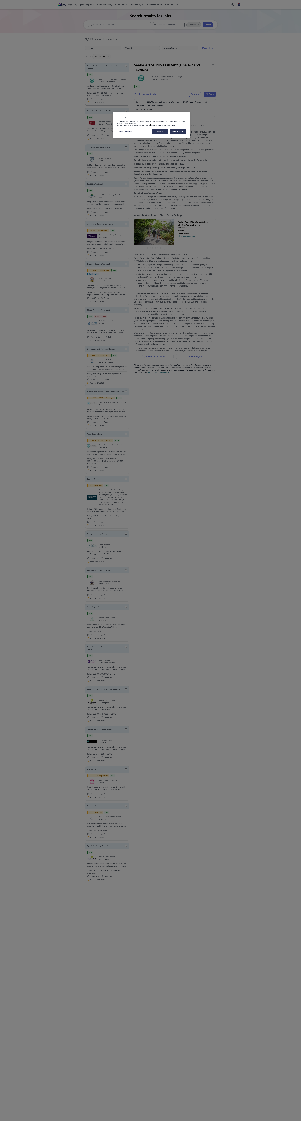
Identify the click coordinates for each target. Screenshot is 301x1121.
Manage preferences (125, 131)
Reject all (160, 131)
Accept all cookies (178, 131)
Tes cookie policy (156, 125)
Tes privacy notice (169, 125)
